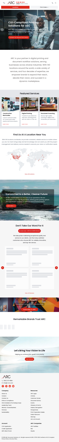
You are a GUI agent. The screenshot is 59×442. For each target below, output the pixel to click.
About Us (4, 393)
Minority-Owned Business (9, 407)
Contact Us (5, 398)
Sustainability (5, 412)
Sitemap (33, 417)
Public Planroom (35, 414)
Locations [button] (15, 7)
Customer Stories (36, 398)
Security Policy (13, 439)
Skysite (33, 431)
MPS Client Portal (6, 431)
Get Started (29, 359)
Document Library (36, 400)
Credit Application (7, 429)
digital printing (37, 58)
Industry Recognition (36, 407)
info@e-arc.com (8, 383)
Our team (10, 142)
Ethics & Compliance (7, 400)
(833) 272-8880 (8, 380)
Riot (32, 429)
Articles (33, 396)
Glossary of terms (36, 405)
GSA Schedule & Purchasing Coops (11, 403)
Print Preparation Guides (38, 412)
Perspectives (34, 410)
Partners (4, 410)
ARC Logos (34, 393)
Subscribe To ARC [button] (30, 309)
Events (32, 403)
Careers (4, 396)
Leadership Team (7, 405)
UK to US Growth (35, 419)
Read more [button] (13, 36)
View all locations (29, 174)
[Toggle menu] (4, 3)
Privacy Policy (5, 439)
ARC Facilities (34, 426)
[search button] (55, 3)
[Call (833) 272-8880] (52, 3)
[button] (2, 109)
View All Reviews (29, 293)
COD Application (6, 426)
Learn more (6, 124)
